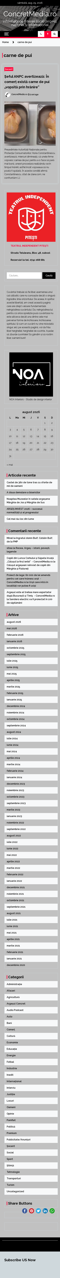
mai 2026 (12, 628)
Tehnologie (13, 1172)
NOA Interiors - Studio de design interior (30, 399)
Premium (12, 1133)
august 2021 (14, 913)
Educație (12, 1049)
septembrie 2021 (16, 906)
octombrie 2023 (15, 796)
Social (10, 1152)
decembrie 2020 (16, 965)
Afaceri (11, 990)
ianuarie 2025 (14, 699)
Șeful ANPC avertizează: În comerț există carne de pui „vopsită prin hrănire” (27, 81)
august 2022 (14, 835)
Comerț (11, 1029)
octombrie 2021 (15, 900)
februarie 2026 (15, 634)
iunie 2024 (12, 745)
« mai (10, 464)
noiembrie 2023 (15, 790)
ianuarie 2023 (14, 816)
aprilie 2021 (13, 939)
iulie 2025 (12, 660)
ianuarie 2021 (14, 958)
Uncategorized (15, 1191)
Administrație (14, 984)
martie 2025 (13, 686)
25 (17, 449)
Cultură (11, 1036)
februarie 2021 (15, 952)
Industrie (12, 1068)
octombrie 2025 (15, 647)
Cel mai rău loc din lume (21, 519)
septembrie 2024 (16, 725)
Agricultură (13, 997)
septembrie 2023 (16, 803)
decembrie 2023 (16, 783)
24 (10, 449)
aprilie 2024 (13, 757)
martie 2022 (13, 868)
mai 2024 (12, 751)
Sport (10, 1159)
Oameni (11, 1107)
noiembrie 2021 (15, 893)
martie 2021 (13, 945)
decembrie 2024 (16, 706)
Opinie (10, 1113)
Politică (11, 1126)
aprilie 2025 (13, 680)
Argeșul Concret (16, 1003)
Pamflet (11, 1120)
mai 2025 (12, 673)
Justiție (11, 1094)
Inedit (10, 1074)
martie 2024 (13, 764)
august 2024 (14, 732)
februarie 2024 (15, 770)
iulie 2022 (12, 842)
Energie (11, 1055)
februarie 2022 (15, 874)
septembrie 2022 (16, 829)
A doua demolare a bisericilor (24, 492)
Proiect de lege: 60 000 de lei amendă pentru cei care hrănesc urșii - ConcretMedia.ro (28, 579)
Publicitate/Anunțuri (18, 1139)
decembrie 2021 (16, 887)
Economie (12, 1042)
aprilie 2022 (13, 861)
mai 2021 (12, 932)
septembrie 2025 (16, 654)
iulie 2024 (12, 738)
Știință (10, 1165)
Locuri (10, 1100)
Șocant (9, 69)
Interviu (11, 1087)
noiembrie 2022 (15, 822)
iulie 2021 (12, 919)
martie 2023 (13, 809)
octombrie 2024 (15, 719)
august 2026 (14, 622)
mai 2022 (12, 855)
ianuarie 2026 (14, 641)
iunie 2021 (12, 926)
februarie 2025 (15, 693)
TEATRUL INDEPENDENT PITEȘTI (29, 245)
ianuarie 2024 (14, 777)
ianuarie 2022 (14, 881)
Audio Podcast (15, 1010)
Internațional (14, 1081)
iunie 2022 (12, 848)
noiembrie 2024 (15, 712)
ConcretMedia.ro (30, 14)
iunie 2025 (12, 667)
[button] (41, 34)
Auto (9, 1016)
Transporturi (14, 1178)
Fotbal (10, 1062)
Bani (9, 1023)
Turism (10, 1185)
